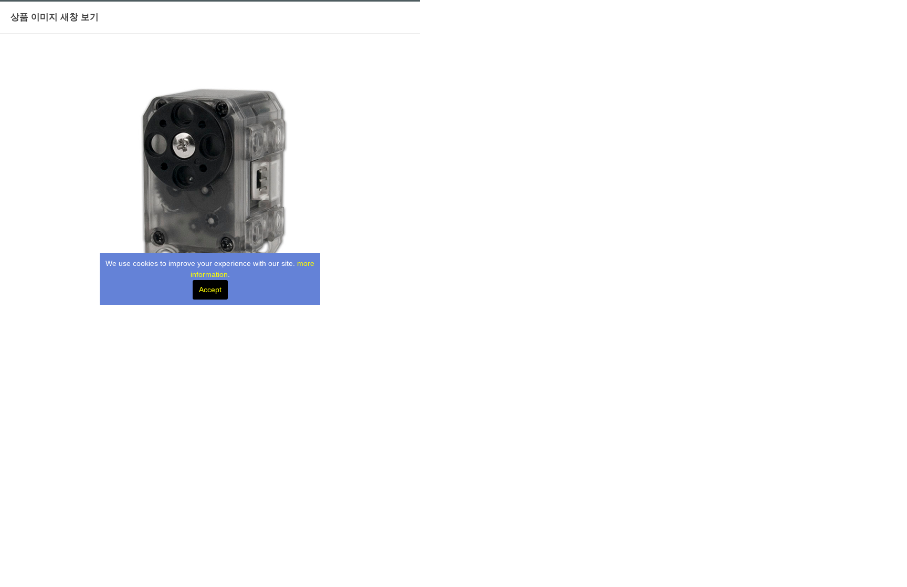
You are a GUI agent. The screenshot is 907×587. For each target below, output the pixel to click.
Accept (210, 289)
